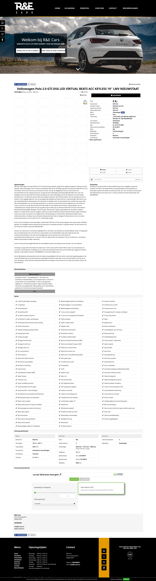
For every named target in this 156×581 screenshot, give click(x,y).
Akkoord (126, 579)
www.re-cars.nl (19, 529)
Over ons (99, 8)
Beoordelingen (130, 8)
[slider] (35, 493)
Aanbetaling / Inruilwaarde (42, 487)
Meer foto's (84, 95)
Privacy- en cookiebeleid (116, 579)
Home (57, 8)
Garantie (17, 562)
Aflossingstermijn (39, 499)
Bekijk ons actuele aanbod (28, 51)
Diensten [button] (84, 8)
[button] (19, 92)
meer (123, 112)
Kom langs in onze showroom (53, 51)
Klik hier (115, 108)
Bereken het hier (118, 106)
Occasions (70, 8)
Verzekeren (17, 560)
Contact (113, 8)
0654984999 (116, 95)
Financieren (18, 557)
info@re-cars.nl (19, 527)
